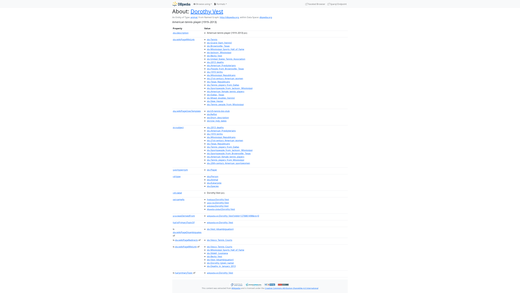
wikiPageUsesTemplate (187, 111)
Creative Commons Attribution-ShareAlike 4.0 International (291, 288)
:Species (213, 186)
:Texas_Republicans (218, 81)
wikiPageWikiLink (184, 39)
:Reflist (212, 114)
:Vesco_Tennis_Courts (219, 240)
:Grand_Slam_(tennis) (219, 42)
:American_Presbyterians (221, 65)
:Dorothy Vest (218, 199)
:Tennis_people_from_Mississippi (225, 104)
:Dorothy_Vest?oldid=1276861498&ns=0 (233, 215)
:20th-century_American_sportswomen (228, 163)
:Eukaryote (214, 182)
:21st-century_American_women (225, 78)
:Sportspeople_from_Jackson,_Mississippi (230, 88)
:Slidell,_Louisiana (217, 253)
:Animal (212, 179)
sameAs (178, 199)
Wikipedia (236, 288)
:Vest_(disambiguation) (220, 229)
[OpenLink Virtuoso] (236, 284)
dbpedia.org (265, 17)
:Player (212, 169)
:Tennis (212, 39)
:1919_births (215, 72)
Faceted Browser (316, 4)
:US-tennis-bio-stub (218, 111)
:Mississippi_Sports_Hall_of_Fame (225, 49)
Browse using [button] (203, 4)
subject (178, 127)
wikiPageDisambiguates (187, 232)
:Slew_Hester (215, 101)
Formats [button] (220, 4)
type (177, 176)
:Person (212, 176)
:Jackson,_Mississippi (219, 52)
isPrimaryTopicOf (184, 222)
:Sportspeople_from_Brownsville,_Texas (229, 153)
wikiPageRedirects (186, 240)
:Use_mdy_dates (217, 120)
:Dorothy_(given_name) (220, 262)
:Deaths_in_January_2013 (221, 266)
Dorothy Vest (207, 11)
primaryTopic (184, 272)
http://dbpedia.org (229, 17)
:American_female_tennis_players (225, 91)
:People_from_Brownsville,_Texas (225, 68)
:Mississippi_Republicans (221, 75)
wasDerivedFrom (184, 215)
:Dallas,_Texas (215, 94)
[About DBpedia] (181, 4)
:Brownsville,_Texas (218, 46)
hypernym (180, 169)
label (177, 192)
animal (194, 17)
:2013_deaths (215, 62)
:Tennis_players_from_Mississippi (225, 159)
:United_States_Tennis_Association (226, 59)
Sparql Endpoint (338, 4)
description (180, 32)
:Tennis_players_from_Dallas (223, 85)
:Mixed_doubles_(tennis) (221, 97)
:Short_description (218, 117)
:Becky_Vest (214, 55)
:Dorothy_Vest (220, 222)
